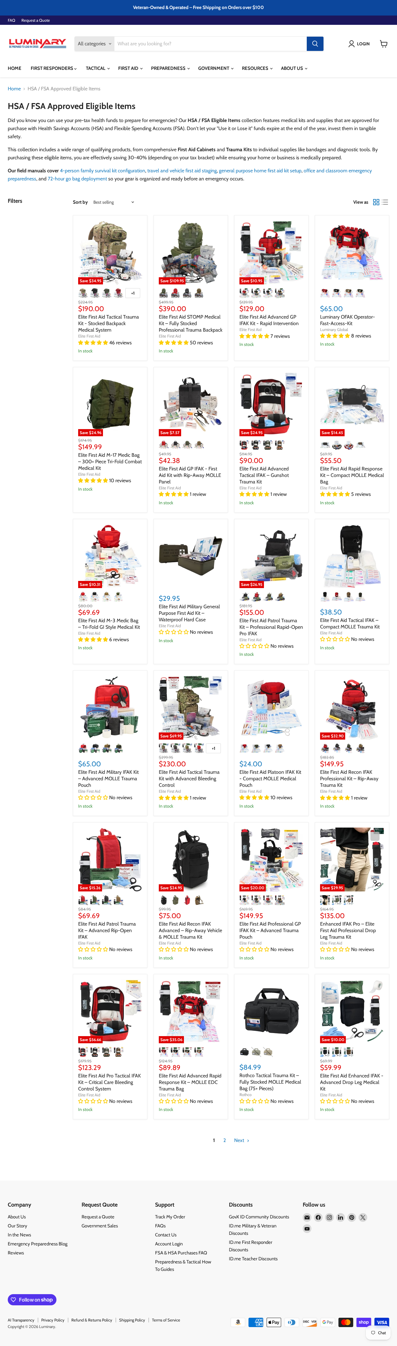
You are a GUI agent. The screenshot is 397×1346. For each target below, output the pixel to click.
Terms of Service (166, 1319)
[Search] (315, 44)
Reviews (16, 1253)
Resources (255, 68)
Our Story (17, 1226)
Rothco (245, 1094)
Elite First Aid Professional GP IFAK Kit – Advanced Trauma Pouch (270, 930)
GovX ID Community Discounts (259, 1217)
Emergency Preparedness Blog (37, 1244)
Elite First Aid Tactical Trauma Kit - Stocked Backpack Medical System (108, 323)
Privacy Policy (53, 1319)
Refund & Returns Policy (91, 1319)
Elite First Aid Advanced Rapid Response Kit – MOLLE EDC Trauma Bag (190, 1082)
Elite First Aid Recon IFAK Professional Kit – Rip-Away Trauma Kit (349, 778)
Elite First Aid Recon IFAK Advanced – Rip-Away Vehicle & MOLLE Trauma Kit (190, 930)
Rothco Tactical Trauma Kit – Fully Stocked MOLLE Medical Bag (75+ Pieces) (270, 1081)
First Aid (128, 68)
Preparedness (168, 68)
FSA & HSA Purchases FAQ (181, 1253)
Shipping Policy (132, 1319)
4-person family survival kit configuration (102, 171)
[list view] (385, 202)
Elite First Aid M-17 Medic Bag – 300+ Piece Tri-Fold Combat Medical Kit (110, 461)
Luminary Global (334, 329)
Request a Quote (35, 20)
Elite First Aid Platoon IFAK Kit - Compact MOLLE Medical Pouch (270, 778)
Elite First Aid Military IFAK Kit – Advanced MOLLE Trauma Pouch (108, 778)
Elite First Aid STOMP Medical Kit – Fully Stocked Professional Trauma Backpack (190, 323)
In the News (19, 1235)
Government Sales (100, 1226)
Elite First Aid (89, 335)
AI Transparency (21, 1319)
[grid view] (376, 202)
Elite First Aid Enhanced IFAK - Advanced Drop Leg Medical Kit (351, 1082)
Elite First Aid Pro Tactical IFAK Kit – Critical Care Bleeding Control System (109, 1082)
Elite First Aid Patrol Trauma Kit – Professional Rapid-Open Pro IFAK (271, 627)
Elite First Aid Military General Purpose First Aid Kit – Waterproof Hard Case (189, 613)
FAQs (160, 1226)
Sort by (80, 202)
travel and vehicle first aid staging (182, 171)
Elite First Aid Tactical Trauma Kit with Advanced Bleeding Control (189, 778)
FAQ (11, 20)
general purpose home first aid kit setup (260, 171)
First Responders (52, 68)
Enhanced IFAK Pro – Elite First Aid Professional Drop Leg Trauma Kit (348, 930)
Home (14, 68)
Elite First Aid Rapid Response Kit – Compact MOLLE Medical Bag (352, 475)
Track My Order (170, 1217)
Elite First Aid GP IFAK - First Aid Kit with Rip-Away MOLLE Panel (190, 475)
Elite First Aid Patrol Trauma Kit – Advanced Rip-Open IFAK (107, 930)
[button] (360, 44)
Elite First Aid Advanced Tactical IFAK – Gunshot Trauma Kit (264, 475)
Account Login (169, 1244)
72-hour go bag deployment (77, 179)
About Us (292, 68)
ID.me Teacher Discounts (253, 1259)
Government (214, 68)
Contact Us (165, 1235)
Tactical (96, 68)
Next (239, 1140)
